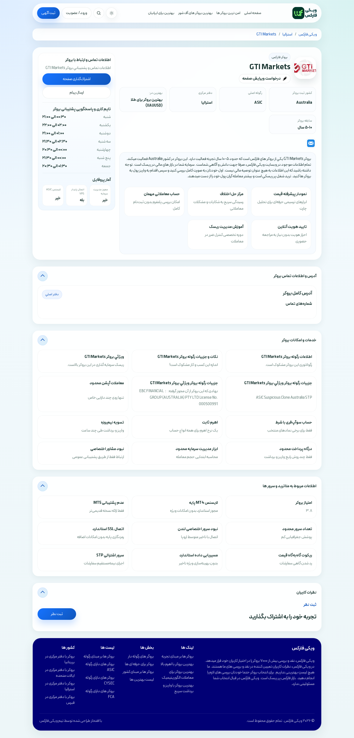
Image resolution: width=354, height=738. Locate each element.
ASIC (258, 103)
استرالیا (206, 103)
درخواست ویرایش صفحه (261, 79)
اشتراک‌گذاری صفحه (77, 79)
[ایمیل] (311, 143)
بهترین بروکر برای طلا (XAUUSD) (147, 103)
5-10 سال (305, 127)
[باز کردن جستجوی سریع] (98, 13)
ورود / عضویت (76, 13)
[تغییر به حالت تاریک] (111, 13)
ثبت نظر (57, 614)
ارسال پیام (77, 93)
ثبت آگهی (48, 13)
